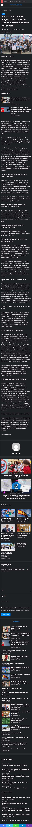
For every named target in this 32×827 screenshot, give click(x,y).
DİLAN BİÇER (6, 29)
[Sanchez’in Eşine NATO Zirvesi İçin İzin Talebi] (24, 513)
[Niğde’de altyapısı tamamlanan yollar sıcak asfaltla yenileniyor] (8, 547)
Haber (9, 10)
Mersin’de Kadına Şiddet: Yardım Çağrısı (7, 519)
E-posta (3, 596)
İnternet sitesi (4, 601)
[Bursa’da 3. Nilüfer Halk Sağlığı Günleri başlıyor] (6, 658)
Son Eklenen (16, 621)
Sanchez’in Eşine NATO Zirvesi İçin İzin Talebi (23, 519)
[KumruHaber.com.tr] (16, 5)
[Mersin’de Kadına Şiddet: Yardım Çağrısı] (8, 513)
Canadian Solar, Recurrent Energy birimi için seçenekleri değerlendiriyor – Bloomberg (14, 744)
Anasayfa (5, 10)
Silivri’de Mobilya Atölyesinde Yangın (12, 688)
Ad (2, 590)
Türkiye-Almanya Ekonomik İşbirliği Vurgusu (19, 627)
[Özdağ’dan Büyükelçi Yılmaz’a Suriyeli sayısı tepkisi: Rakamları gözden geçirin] (8, 528)
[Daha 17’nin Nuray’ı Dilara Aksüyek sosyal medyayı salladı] (6, 683)
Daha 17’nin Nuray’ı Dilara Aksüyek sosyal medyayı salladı (20, 682)
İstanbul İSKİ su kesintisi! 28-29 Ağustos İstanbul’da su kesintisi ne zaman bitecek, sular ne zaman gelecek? (20, 643)
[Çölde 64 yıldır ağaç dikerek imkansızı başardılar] (6, 721)
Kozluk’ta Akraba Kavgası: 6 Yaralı (21, 544)
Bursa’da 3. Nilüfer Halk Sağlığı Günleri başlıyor (19, 657)
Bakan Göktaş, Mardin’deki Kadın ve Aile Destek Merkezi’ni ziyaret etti (20, 100)
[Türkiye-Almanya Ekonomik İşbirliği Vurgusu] (6, 629)
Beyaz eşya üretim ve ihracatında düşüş (13, 663)
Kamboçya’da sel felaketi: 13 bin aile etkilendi (14, 749)
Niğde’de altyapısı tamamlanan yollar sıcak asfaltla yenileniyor (6, 554)
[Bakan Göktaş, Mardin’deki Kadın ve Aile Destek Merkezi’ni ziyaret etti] (5, 100)
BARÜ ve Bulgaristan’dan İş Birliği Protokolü (24, 534)
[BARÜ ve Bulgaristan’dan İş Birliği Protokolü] (24, 528)
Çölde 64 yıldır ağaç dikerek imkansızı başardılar (19, 719)
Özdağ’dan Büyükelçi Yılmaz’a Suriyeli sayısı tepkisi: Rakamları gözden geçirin (7, 536)
